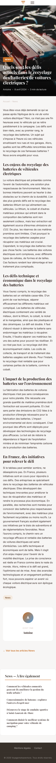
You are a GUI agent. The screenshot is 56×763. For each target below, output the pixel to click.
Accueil (6, 101)
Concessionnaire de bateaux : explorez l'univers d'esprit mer (27, 701)
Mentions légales (22, 748)
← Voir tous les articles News (19, 650)
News (8, 59)
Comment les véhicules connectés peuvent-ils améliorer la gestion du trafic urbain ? (25, 689)
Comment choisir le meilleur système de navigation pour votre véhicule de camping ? (28, 723)
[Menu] (32, 2)
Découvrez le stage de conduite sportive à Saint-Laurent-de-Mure (27, 711)
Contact (38, 748)
